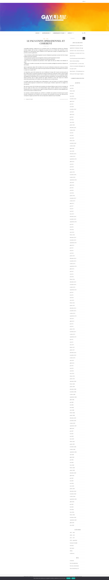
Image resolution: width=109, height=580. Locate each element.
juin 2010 (71, 365)
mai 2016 (71, 227)
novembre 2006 (73, 446)
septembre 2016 (73, 221)
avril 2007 (72, 436)
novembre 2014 (73, 261)
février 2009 (72, 384)
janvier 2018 (72, 195)
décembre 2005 (73, 472)
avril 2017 (72, 211)
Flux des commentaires (74, 565)
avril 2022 (72, 119)
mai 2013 (71, 295)
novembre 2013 (73, 284)
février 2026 (72, 90)
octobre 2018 (72, 177)
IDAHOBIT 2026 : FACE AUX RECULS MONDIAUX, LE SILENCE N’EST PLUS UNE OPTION (77, 53)
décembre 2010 (73, 352)
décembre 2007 (73, 418)
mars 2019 (72, 169)
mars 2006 (72, 465)
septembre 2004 (73, 499)
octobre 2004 (72, 496)
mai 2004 (71, 506)
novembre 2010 (73, 355)
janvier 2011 (72, 349)
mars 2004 (72, 512)
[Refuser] (107, 578)
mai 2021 (71, 132)
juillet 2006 (72, 457)
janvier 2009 (72, 386)
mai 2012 (71, 326)
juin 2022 (71, 117)
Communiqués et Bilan (58, 33)
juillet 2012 (72, 321)
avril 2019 (72, 166)
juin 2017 (71, 206)
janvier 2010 (72, 378)
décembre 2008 (73, 389)
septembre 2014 (73, 266)
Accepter (68, 578)
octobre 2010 (72, 357)
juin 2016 (71, 224)
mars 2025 (72, 96)
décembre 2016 (73, 216)
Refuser (73, 578)
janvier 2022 (72, 124)
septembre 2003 (73, 520)
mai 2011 (71, 342)
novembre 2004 (73, 493)
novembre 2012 (73, 310)
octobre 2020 (72, 145)
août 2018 (72, 182)
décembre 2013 (73, 281)
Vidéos (71, 550)
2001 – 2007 (72, 532)
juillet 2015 (72, 245)
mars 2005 (72, 486)
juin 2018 (71, 187)
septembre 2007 (73, 425)
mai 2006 (71, 462)
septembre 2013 (73, 289)
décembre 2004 (73, 491)
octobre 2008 (72, 394)
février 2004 (72, 514)
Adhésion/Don (45, 33)
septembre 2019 (73, 158)
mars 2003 (72, 525)
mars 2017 (72, 213)
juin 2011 (71, 339)
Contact (70, 33)
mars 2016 (72, 232)
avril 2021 (72, 135)
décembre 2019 (73, 153)
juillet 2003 (72, 522)
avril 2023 (72, 111)
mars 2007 (72, 438)
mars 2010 (72, 373)
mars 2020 (72, 151)
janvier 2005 (72, 488)
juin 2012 (71, 323)
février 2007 (72, 441)
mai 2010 (71, 368)
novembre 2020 (73, 143)
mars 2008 (72, 410)
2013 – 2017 (72, 537)
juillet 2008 (72, 399)
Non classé (72, 548)
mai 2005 (71, 480)
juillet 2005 (72, 475)
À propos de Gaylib (73, 542)
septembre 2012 (73, 315)
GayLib (37, 33)
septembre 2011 (73, 336)
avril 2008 (72, 407)
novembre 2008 (73, 391)
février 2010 (72, 376)
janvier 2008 (72, 415)
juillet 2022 (72, 114)
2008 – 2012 (72, 535)
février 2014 (72, 279)
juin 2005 (71, 478)
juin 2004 (71, 504)
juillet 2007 (72, 428)
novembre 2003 (73, 517)
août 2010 (72, 360)
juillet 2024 (72, 101)
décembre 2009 (73, 381)
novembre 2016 (73, 219)
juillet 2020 (72, 148)
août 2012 (72, 318)
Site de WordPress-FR (74, 568)
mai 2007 (71, 433)
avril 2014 (72, 276)
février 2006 (72, 467)
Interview (72, 545)
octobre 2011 (72, 334)
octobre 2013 (72, 287)
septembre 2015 (73, 242)
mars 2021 (72, 138)
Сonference (72, 553)
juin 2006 (71, 459)
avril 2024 (72, 106)
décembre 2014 (73, 258)
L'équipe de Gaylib (29, 99)
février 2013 (72, 302)
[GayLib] (54, 17)
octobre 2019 (72, 156)
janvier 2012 (72, 329)
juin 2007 (71, 431)
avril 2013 (72, 297)
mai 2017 (71, 208)
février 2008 (72, 412)
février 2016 (72, 234)
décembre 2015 (73, 237)
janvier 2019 (72, 172)
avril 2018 (72, 193)
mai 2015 (71, 250)
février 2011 (72, 347)
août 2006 (72, 454)
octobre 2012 (72, 313)
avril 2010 (72, 370)
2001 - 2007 (45, 38)
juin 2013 (71, 292)
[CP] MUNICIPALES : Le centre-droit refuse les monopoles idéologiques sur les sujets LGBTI (77, 66)
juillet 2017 (72, 203)
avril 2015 (72, 253)
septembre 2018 (73, 179)
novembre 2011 (73, 331)
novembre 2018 (73, 174)
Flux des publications (74, 563)
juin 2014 (71, 271)
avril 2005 (72, 483)
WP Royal (31, 576)
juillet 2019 (72, 161)
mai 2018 (71, 190)
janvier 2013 (72, 305)
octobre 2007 (72, 423)
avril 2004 (72, 509)
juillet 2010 (72, 363)
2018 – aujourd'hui (73, 540)
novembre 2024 (73, 98)
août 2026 (72, 85)
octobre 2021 (72, 130)
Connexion (72, 560)
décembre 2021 (73, 127)
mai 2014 (71, 274)
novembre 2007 (73, 420)
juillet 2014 (72, 268)
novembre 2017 (73, 198)
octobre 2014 (72, 263)
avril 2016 (72, 229)
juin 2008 (71, 402)
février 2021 (72, 140)
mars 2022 (72, 122)
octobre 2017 (72, 200)
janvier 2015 (72, 255)
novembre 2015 (73, 240)
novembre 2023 (73, 109)
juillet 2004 (72, 501)
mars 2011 (72, 344)
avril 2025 (72, 93)
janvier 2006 (72, 470)
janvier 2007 (72, 444)
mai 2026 (71, 88)
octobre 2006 (72, 449)
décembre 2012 (73, 308)
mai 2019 (71, 164)
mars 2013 (72, 300)
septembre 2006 (73, 452)
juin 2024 (71, 104)
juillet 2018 (72, 185)
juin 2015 (71, 247)
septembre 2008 (73, 397)
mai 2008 (71, 404)
